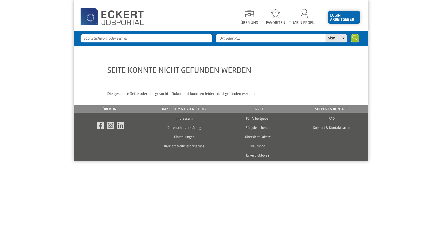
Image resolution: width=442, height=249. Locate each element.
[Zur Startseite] (120, 15)
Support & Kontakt (331, 109)
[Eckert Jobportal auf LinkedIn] (120, 126)
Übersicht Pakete (258, 137)
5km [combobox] (331, 38)
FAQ (332, 118)
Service (258, 109)
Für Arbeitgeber (258, 118)
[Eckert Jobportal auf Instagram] (110, 126)
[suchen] (355, 38)
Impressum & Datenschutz (184, 109)
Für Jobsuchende (258, 127)
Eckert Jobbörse (258, 155)
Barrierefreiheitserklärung (184, 146)
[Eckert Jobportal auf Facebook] (100, 126)
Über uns (110, 109)
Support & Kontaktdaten (331, 127)
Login (342, 17)
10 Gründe (257, 146)
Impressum (184, 118)
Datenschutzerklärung (184, 127)
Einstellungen (184, 137)
